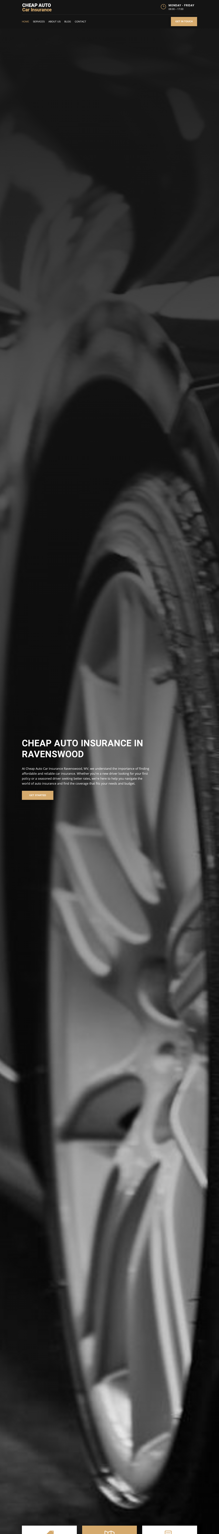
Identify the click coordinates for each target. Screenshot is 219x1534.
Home (25, 21)
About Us (54, 21)
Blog (67, 21)
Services (39, 21)
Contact (80, 21)
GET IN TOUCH (184, 21)
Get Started (37, 795)
